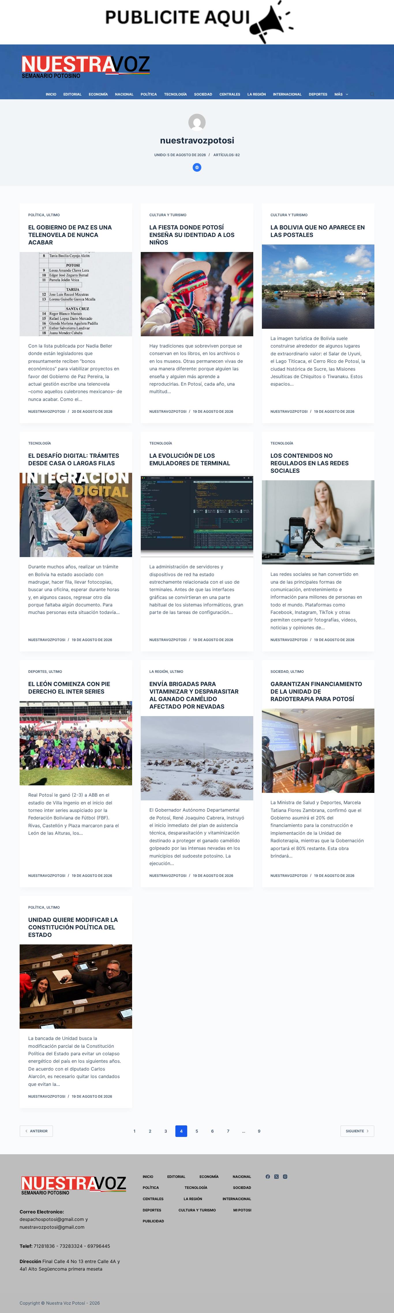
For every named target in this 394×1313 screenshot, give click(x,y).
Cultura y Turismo (167, 215)
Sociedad (203, 94)
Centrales (229, 94)
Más (339, 94)
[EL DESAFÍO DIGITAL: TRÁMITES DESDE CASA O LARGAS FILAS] (76, 515)
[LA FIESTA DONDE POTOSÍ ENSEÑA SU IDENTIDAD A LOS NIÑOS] (197, 294)
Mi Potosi (242, 1210)
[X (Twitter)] (276, 1176)
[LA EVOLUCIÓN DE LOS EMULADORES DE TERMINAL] (197, 515)
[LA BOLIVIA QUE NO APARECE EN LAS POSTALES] (318, 286)
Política (149, 94)
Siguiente (355, 1131)
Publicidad (153, 1221)
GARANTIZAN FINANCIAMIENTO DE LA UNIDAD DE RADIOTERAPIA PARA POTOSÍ (316, 692)
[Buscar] (372, 94)
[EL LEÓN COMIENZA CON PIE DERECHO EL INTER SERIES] (76, 743)
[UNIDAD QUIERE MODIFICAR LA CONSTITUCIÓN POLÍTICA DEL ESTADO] (76, 986)
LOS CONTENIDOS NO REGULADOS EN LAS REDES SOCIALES (310, 463)
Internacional (287, 94)
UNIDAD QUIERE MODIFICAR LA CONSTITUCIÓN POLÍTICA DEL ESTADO (73, 927)
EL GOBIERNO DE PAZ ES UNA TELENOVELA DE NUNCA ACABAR (70, 235)
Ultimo (53, 215)
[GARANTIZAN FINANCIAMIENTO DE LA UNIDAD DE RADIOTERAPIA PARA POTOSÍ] (318, 751)
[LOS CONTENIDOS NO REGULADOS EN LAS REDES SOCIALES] (318, 522)
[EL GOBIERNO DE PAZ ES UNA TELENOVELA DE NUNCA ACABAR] (76, 294)
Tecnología (175, 94)
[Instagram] (285, 1176)
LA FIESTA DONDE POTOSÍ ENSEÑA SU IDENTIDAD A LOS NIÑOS (191, 235)
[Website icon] (197, 167)
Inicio (51, 94)
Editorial (72, 94)
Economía (98, 94)
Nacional (124, 94)
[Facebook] (268, 1176)
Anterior (39, 1131)
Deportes (318, 94)
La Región (256, 94)
